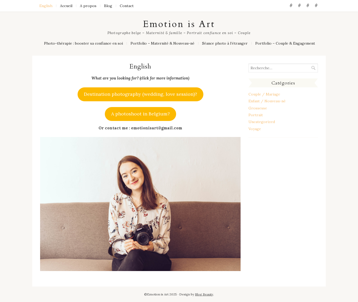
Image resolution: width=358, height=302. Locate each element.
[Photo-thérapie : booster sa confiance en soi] (291, 5)
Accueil (66, 5)
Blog (108, 5)
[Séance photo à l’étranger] (308, 5)
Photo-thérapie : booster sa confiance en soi (83, 43)
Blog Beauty (204, 294)
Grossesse (257, 108)
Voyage (254, 128)
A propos (88, 5)
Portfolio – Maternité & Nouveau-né (162, 43)
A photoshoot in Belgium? (140, 114)
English (45, 5)
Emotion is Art (179, 24)
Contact (127, 5)
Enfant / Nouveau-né (267, 101)
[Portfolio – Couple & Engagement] (316, 5)
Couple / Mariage (264, 94)
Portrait (255, 115)
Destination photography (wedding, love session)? (140, 94)
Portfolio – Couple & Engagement (285, 43)
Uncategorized (261, 121)
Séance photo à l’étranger (225, 43)
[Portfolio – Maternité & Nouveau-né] (299, 5)
